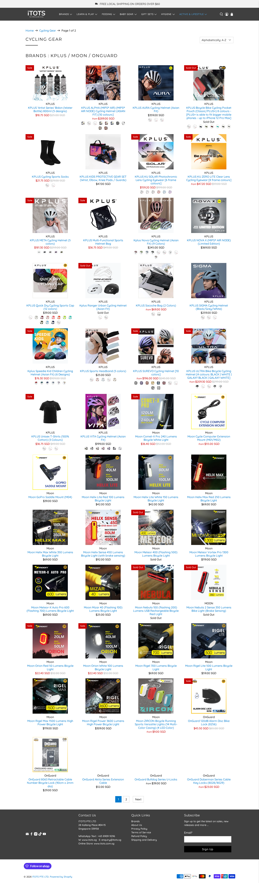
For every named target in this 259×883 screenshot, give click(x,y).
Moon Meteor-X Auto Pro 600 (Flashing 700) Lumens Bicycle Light (50, 609)
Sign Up (207, 849)
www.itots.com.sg (104, 843)
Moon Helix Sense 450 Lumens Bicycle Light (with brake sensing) (103, 553)
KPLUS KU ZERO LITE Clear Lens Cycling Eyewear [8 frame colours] (208, 178)
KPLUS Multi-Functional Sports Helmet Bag (103, 241)
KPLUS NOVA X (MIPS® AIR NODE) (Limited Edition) (209, 241)
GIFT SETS (147, 14)
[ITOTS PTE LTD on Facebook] (31, 834)
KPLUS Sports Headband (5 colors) (103, 371)
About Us (136, 825)
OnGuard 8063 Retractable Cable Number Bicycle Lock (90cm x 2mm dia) (50, 783)
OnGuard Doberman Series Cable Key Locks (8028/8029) (209, 781)
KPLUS (59, 55)
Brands (135, 821)
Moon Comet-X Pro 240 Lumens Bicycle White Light (156, 438)
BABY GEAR (126, 14)
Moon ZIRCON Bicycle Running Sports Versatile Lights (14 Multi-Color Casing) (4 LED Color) (156, 724)
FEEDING (107, 14)
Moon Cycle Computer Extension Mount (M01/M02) (208, 438)
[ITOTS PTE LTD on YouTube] (44, 834)
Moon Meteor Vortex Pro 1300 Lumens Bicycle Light (208, 553)
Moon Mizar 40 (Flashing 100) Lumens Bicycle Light (103, 609)
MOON (79, 55)
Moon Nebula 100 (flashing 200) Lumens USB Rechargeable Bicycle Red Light (156, 611)
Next (138, 799)
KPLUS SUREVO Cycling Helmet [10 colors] (156, 372)
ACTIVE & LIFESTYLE (191, 14)
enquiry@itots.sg (111, 839)
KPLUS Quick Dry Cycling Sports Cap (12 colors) (50, 307)
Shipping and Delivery (144, 839)
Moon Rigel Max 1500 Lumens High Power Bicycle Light (50, 722)
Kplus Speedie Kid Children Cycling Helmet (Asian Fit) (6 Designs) (50, 372)
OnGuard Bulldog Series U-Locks (156, 779)
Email (188, 832)
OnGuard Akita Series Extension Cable (103, 781)
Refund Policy (139, 836)
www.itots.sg (89, 839)
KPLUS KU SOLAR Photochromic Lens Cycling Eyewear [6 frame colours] (156, 180)
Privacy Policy (139, 828)
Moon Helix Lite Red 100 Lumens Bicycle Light (103, 498)
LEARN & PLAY (85, 14)
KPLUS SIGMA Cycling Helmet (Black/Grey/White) (209, 307)
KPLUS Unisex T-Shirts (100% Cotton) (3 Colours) (50, 438)
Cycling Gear (47, 30)
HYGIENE (166, 14)
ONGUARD (105, 55)
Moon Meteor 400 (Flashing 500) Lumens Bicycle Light (155, 553)
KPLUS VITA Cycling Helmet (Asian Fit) (103, 438)
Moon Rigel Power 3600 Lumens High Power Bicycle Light (103, 722)
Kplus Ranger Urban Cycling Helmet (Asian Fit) (103, 307)
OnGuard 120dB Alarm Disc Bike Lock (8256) (209, 722)
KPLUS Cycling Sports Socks (50, 176)
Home (30, 30)
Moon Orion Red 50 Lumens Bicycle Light (50, 667)
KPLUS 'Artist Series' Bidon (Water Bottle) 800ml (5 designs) (50, 109)
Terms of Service (141, 832)
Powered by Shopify (61, 876)
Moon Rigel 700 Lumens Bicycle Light (156, 667)
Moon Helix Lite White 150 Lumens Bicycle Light (156, 498)
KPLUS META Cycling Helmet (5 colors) (50, 241)
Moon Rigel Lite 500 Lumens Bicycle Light (208, 667)
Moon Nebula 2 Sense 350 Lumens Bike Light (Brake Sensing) (208, 609)
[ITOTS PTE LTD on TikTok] (40, 834)
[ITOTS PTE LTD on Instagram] (35, 834)
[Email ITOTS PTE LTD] (27, 834)
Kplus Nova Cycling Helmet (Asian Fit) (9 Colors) (156, 241)
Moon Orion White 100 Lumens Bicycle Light (103, 667)
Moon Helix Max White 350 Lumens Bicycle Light (50, 553)
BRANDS (64, 14)
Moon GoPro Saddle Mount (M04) (50, 497)
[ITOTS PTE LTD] (36, 14)
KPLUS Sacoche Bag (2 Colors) (156, 305)
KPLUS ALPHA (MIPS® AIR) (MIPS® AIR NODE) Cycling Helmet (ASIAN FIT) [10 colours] (103, 111)
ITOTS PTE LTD (40, 876)
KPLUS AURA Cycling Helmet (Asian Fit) (156, 109)
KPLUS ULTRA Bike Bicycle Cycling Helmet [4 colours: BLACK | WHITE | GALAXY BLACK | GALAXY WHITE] (209, 374)
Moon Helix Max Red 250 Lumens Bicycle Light (209, 498)
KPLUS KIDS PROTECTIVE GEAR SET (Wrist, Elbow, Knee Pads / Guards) (103, 178)
